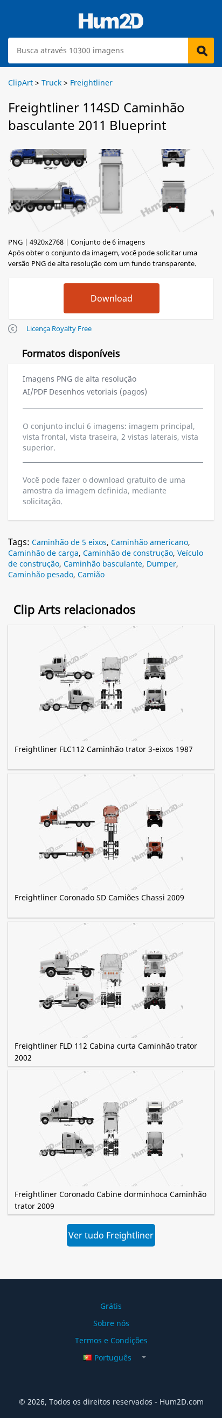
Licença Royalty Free (59, 328)
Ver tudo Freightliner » (111, 1238)
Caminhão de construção (128, 553)
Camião (91, 574)
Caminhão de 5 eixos (69, 542)
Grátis (111, 1306)
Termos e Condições (111, 1340)
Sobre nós (111, 1323)
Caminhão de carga (43, 553)
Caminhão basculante (103, 563)
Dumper (161, 563)
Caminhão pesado (40, 574)
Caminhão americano (149, 542)
